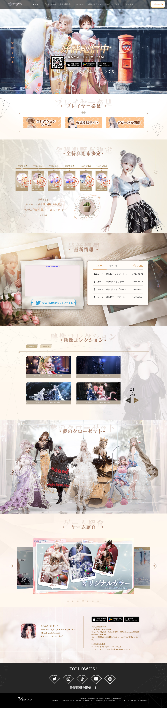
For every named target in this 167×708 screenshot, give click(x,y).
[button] (68, 601)
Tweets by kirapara (52, 266)
